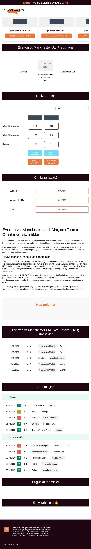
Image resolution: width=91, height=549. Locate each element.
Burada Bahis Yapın (20, 36)
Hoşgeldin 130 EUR (35, 162)
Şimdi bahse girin (35, 153)
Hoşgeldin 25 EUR (51, 162)
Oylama (62, 191)
